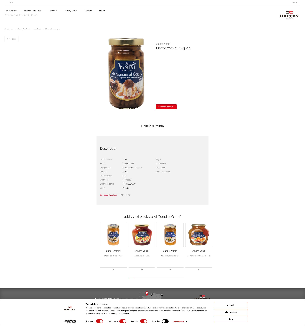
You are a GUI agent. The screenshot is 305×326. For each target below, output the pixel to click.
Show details (178, 321)
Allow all (230, 305)
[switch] (122, 321)
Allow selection (230, 312)
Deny (231, 319)
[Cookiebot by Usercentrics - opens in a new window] (69, 321)
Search (294, 2)
